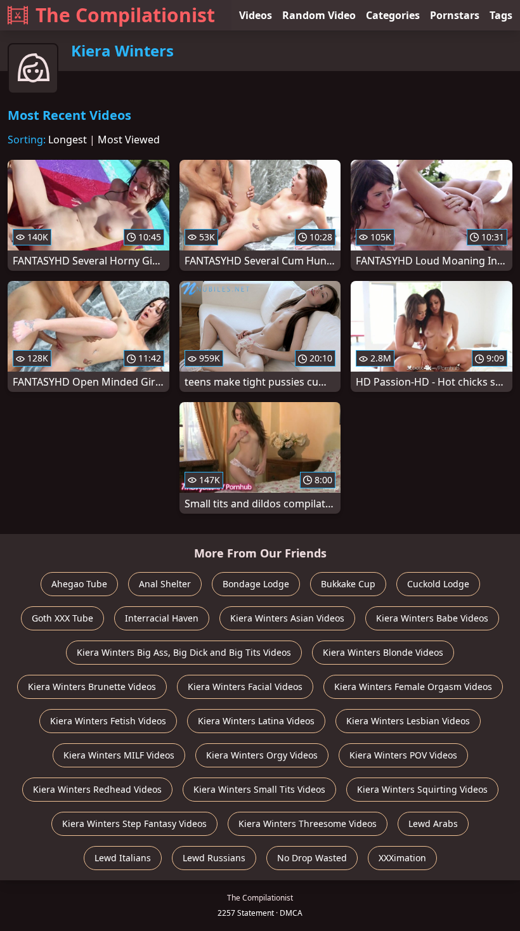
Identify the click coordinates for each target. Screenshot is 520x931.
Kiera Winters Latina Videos (256, 721)
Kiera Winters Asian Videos (287, 618)
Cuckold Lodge (438, 584)
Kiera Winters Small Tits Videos (259, 789)
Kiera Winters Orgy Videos (262, 755)
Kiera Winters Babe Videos (432, 618)
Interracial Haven (161, 618)
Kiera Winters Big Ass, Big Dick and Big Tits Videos (184, 652)
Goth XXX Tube (62, 618)
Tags (501, 15)
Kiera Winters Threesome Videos (307, 823)
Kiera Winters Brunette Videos (92, 686)
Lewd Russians (214, 858)
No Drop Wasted (312, 858)
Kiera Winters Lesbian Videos (408, 721)
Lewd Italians (122, 858)
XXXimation (402, 858)
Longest (67, 139)
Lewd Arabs (433, 823)
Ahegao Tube (79, 584)
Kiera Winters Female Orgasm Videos (413, 686)
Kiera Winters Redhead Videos (97, 789)
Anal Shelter (165, 584)
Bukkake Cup (348, 584)
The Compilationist (125, 15)
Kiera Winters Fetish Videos (108, 721)
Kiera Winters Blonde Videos (383, 652)
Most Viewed (129, 139)
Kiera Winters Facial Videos (245, 686)
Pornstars (454, 15)
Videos (255, 15)
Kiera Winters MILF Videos (118, 755)
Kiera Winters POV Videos (403, 755)
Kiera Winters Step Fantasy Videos (134, 823)
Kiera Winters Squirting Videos (422, 789)
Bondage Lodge (256, 584)
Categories (393, 15)
